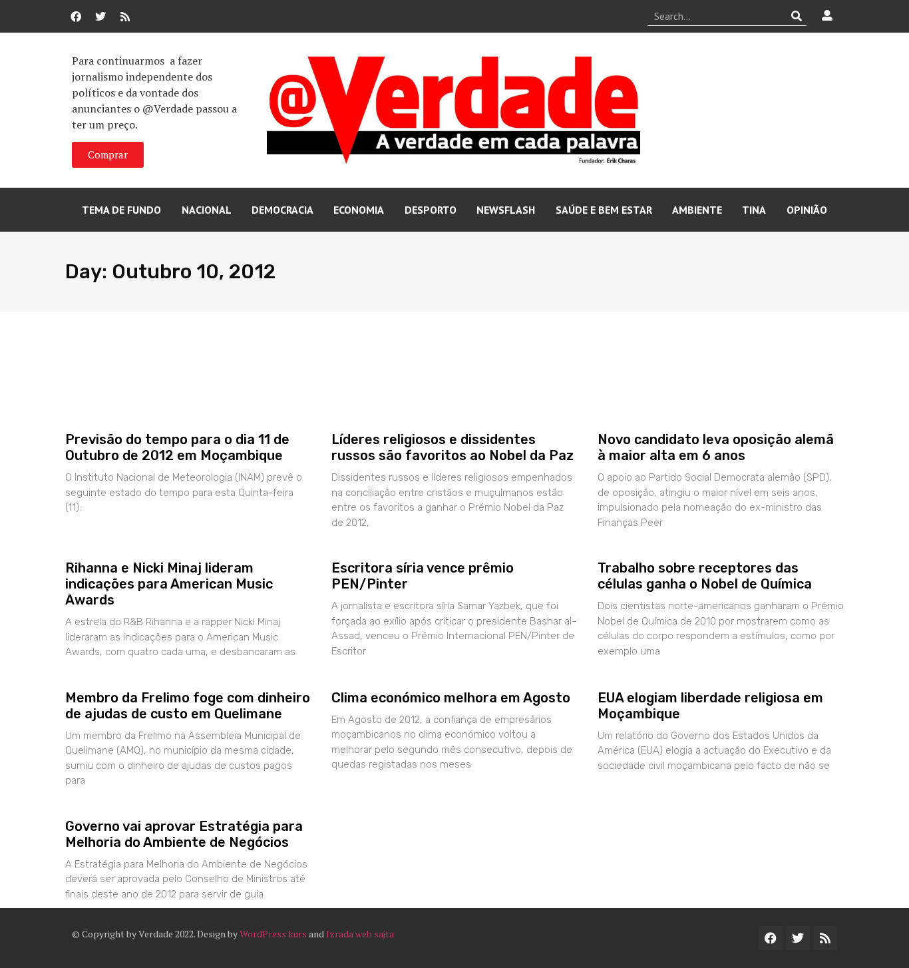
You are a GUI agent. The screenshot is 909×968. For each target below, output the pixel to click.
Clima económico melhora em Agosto (450, 698)
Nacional (207, 209)
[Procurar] (797, 16)
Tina (754, 209)
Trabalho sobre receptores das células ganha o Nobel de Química (705, 576)
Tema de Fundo (121, 209)
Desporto (430, 209)
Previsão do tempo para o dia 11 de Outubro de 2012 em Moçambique (177, 447)
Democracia (282, 209)
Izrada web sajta (360, 933)
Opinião (807, 209)
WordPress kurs (273, 933)
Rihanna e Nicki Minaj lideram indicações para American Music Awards (169, 584)
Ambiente (697, 209)
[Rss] (125, 16)
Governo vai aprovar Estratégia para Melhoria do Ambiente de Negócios (184, 834)
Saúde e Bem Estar (604, 209)
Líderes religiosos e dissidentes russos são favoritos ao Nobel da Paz (452, 447)
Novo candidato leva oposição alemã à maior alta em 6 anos (716, 447)
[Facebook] (76, 16)
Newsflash (505, 209)
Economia (358, 209)
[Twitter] (100, 16)
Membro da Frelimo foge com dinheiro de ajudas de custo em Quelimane (187, 706)
